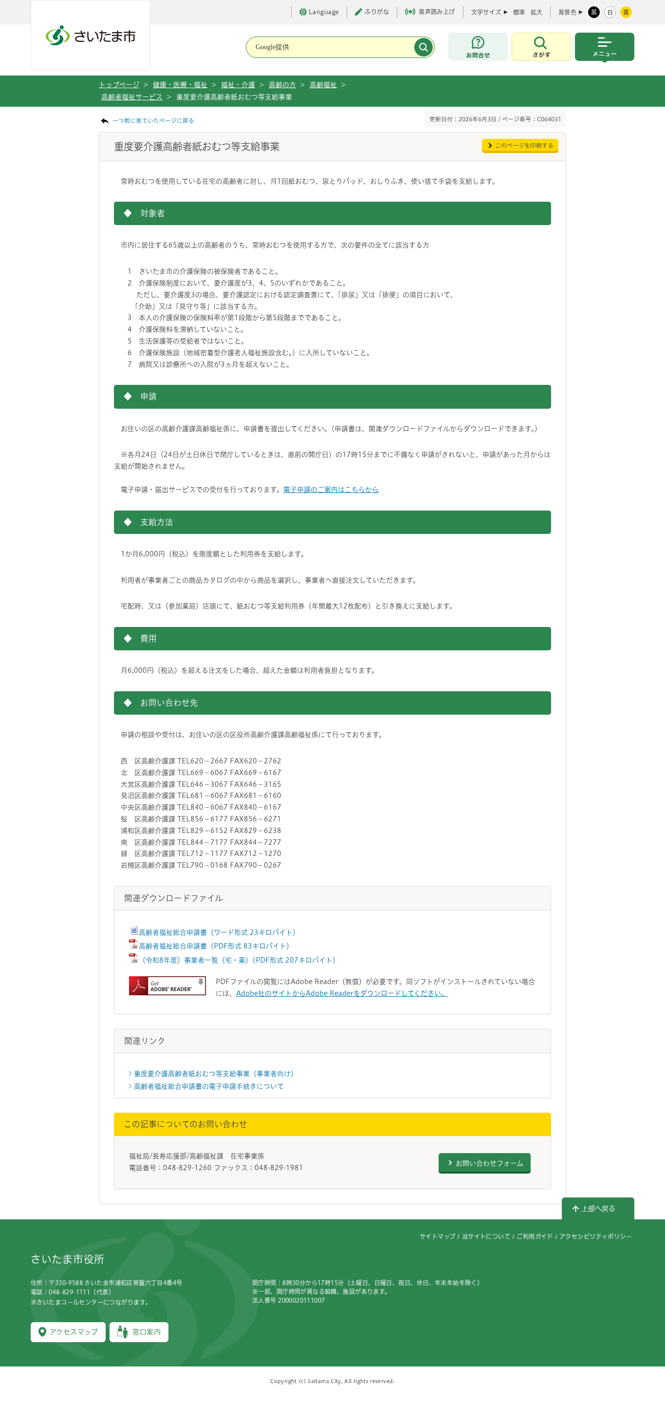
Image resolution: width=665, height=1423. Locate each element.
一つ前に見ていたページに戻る (153, 120)
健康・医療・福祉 (180, 84)
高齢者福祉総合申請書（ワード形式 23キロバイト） (219, 932)
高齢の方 (282, 84)
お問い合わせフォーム (489, 1163)
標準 (519, 12)
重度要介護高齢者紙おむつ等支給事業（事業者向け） (215, 1073)
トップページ (119, 84)
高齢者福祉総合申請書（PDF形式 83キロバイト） (216, 946)
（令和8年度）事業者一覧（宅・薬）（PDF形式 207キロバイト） (239, 960)
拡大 (536, 12)
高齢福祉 (323, 84)
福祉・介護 (238, 84)
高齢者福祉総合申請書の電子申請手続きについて (209, 1086)
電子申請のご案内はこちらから (331, 489)
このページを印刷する (524, 145)
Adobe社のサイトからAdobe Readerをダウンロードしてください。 (342, 993)
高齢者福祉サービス (132, 97)
